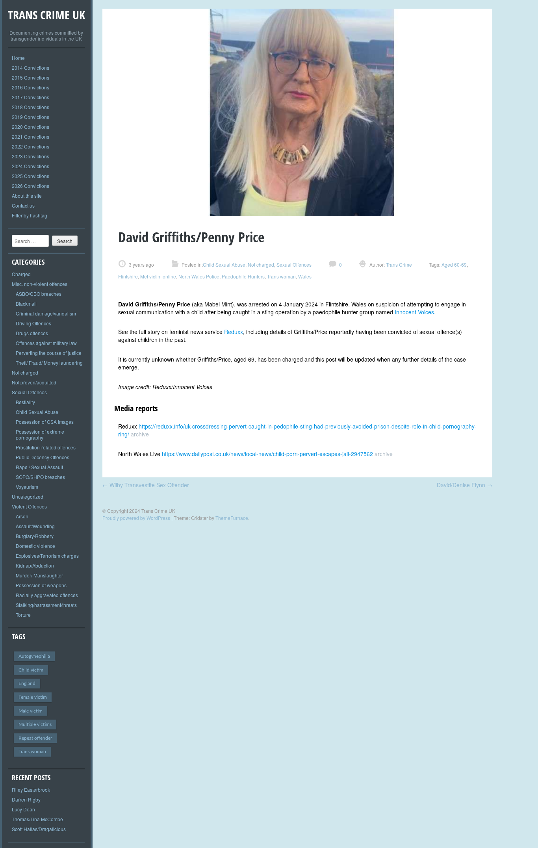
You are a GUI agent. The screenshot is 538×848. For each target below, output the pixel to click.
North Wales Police (198, 276)
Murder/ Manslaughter (39, 575)
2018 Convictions (30, 107)
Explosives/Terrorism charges (47, 555)
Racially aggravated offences (47, 595)
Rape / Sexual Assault (39, 467)
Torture (23, 614)
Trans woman (32, 751)
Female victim (33, 697)
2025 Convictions (30, 176)
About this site (27, 195)
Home (18, 57)
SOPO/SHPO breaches (40, 476)
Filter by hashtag (29, 215)
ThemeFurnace (231, 517)
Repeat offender (35, 738)
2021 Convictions (30, 136)
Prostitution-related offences (46, 447)
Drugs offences (32, 333)
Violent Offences (29, 506)
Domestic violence (35, 545)
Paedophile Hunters (243, 276)
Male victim (31, 711)
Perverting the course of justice (49, 352)
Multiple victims (35, 724)
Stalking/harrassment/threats (46, 604)
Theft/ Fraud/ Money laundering (49, 362)
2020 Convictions (30, 126)
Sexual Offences (29, 392)
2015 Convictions (30, 77)
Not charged (25, 372)
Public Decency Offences (42, 457)
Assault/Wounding (35, 526)
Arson (22, 516)
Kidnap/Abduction (35, 565)
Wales (305, 276)
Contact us (23, 205)
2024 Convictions (30, 166)
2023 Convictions (30, 156)
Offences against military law (46, 343)
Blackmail (26, 303)
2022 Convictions (30, 146)
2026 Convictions (30, 185)
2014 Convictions (30, 67)
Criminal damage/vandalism (46, 313)
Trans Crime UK (46, 15)
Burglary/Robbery (35, 536)
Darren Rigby (26, 799)
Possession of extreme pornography (40, 434)
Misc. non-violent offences (39, 283)
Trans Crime (398, 264)
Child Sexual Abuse (37, 411)
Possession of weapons (41, 585)
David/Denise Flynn (464, 485)
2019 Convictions (30, 116)
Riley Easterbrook (31, 789)
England (27, 683)
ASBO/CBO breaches (38, 293)
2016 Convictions (30, 87)
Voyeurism (27, 486)
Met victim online (158, 276)
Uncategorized (27, 496)
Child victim (31, 670)
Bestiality (25, 402)
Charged (21, 274)
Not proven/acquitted (34, 382)
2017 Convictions (30, 97)
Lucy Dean (23, 809)
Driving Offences (33, 323)
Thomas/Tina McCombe (37, 819)
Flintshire (128, 276)
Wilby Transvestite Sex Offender (145, 485)
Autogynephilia (34, 656)
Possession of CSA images (45, 421)
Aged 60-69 (454, 264)
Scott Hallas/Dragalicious (39, 829)
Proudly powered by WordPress (136, 517)
